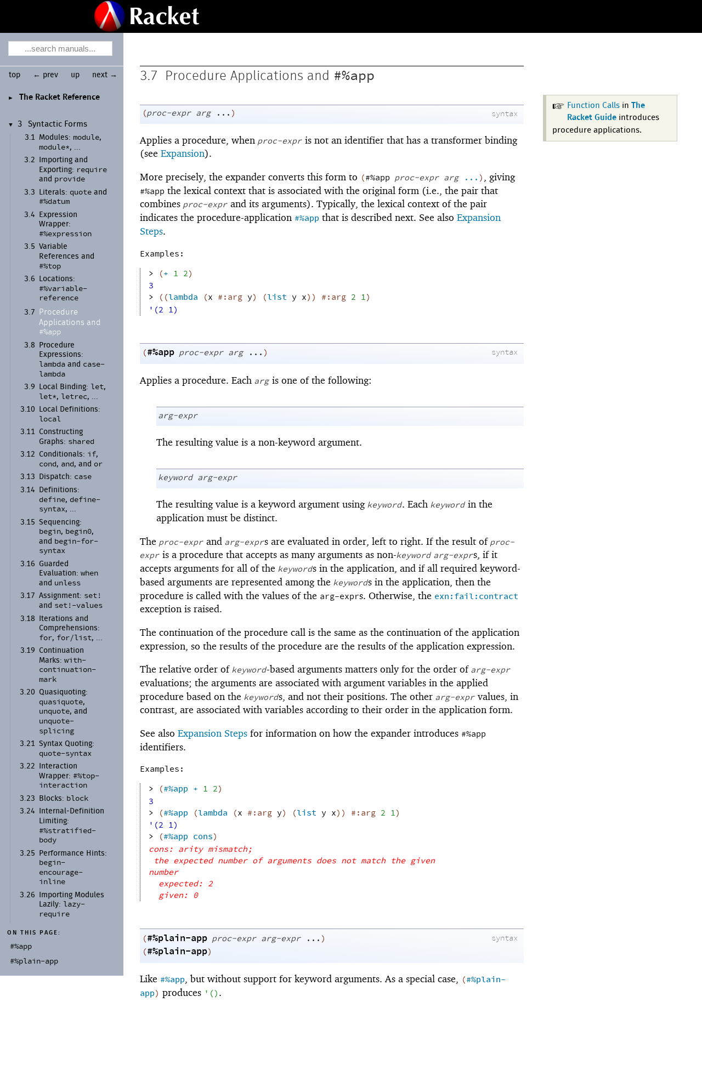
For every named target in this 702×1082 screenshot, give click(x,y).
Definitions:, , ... (69, 499)
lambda (183, 297)
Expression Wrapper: (65, 224)
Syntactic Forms (57, 124)
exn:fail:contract (476, 596)
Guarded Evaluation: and (68, 573)
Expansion (183, 153)
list (277, 297)
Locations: (63, 288)
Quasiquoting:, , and (63, 711)
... (471, 178)
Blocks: (63, 798)
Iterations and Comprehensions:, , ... (71, 628)
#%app (354, 76)
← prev (45, 75)
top (14, 75)
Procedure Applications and (70, 322)
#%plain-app (177, 938)
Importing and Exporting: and (73, 169)
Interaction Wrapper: (69, 775)
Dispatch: (65, 477)
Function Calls (593, 105)
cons (203, 836)
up (75, 75)
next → (104, 75)
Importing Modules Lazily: (71, 904)
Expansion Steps (212, 733)
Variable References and (66, 256)
